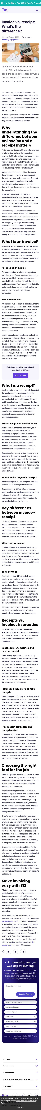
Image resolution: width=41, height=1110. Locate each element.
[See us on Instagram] (36, 1096)
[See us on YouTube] (29, 1096)
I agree (20, 1108)
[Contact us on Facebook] (22, 1096)
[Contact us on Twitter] (15, 1096)
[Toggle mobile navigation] (37, 10)
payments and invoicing (11, 921)
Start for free (20, 375)
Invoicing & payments (10, 39)
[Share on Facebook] (15, 951)
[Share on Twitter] (8, 951)
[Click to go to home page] (11, 9)
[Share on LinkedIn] (23, 951)
